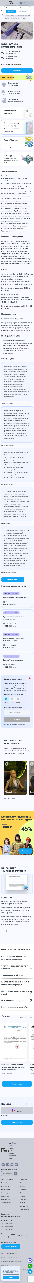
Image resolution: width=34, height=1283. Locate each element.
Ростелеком (4, 1115)
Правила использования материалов (11, 1261)
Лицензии (23, 1189)
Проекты (22, 1196)
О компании (23, 1183)
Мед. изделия (5, 1186)
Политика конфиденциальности (9, 1253)
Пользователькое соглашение (9, 1257)
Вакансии (23, 1193)
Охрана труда (5, 1193)
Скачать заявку (12, 579)
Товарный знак (24, 1209)
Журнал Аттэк (24, 1206)
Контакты (23, 1202)
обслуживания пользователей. (11, 1274)
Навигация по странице (9, 171)
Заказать (17, 720)
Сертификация (5, 1189)
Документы (23, 1199)
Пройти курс (17, 70)
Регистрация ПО (6, 1199)
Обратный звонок (11, 1247)
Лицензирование (6, 1202)
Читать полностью (6, 1073)
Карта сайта (4, 1265)
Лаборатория (5, 1196)
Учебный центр (5, 1183)
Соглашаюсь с (15, 724)
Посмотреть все (17, 1084)
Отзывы (22, 1186)
